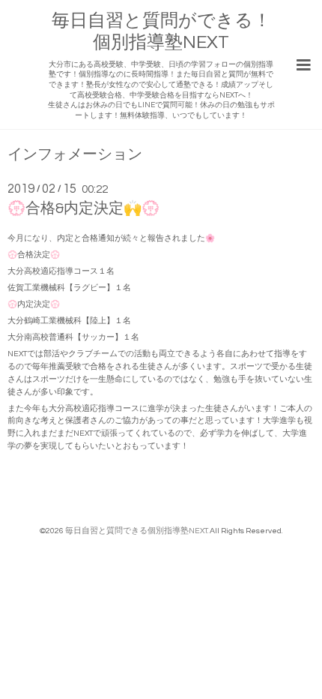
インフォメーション (74, 155)
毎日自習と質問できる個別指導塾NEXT (136, 530)
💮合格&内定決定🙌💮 (83, 208)
